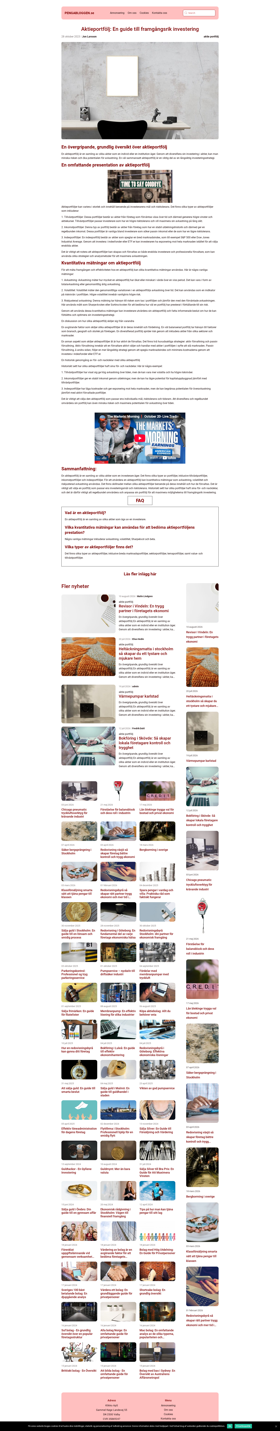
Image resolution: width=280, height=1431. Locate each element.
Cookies (144, 12)
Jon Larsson (89, 36)
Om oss (132, 12)
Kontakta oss (159, 12)
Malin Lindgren (145, 596)
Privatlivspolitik (243, 1426)
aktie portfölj (211, 36)
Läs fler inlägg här (140, 574)
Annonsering (117, 12)
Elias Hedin (138, 639)
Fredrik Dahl (138, 728)
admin (135, 686)
